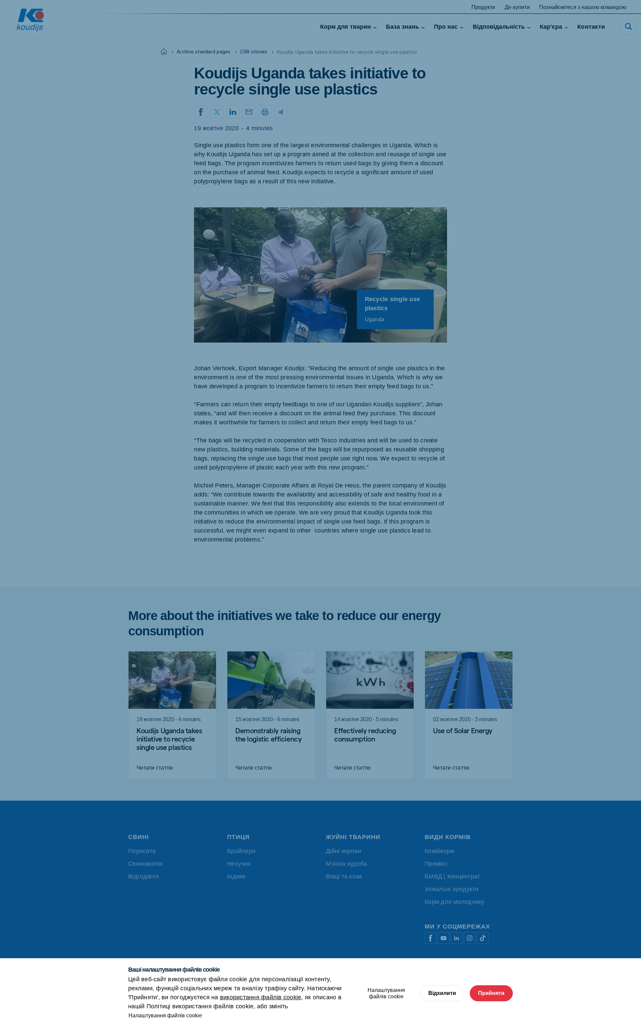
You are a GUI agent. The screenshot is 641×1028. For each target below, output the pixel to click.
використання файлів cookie (260, 997)
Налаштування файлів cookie (165, 1015)
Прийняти (491, 993)
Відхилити (442, 993)
